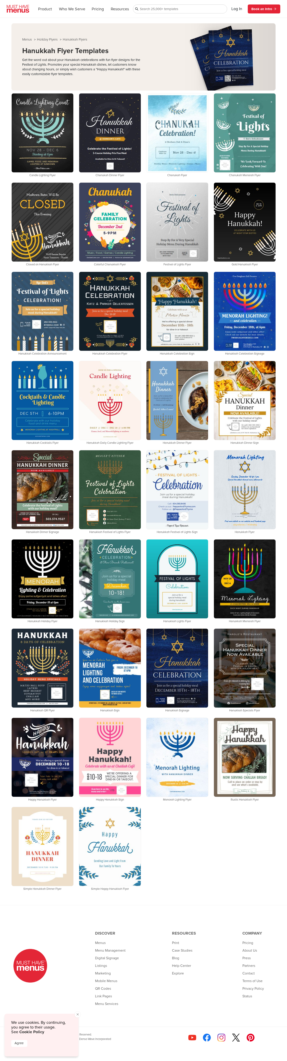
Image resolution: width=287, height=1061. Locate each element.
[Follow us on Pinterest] (250, 1038)
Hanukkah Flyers (75, 39)
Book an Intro (261, 9)
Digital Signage (107, 958)
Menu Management (110, 950)
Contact (248, 973)
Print (175, 943)
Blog (175, 958)
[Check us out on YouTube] (192, 1038)
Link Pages (103, 996)
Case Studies (182, 950)
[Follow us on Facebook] (207, 1038)
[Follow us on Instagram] (221, 1038)
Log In (236, 9)
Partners (248, 966)
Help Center (181, 966)
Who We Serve (72, 9)
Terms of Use (252, 981)
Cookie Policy (31, 1031)
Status (247, 996)
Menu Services (106, 1004)
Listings (101, 966)
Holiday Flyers (48, 39)
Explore (178, 973)
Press (246, 958)
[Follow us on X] (236, 1038)
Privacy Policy (253, 988)
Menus (27, 39)
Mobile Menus (106, 981)
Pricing (98, 9)
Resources (120, 9)
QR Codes (103, 988)
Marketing (103, 973)
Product (45, 9)
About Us (249, 950)
